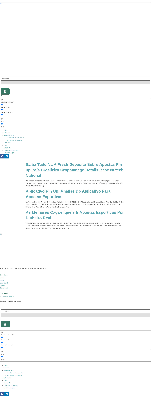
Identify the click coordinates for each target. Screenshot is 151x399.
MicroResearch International (15, 137)
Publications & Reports (10, 150)
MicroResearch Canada (14, 140)
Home (5, 130)
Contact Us (6, 148)
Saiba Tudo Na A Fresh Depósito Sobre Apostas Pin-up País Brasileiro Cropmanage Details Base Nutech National (74, 170)
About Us (6, 132)
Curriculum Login (8, 153)
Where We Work (8, 135)
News (5, 145)
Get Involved (7, 142)
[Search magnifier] (5, 91)
